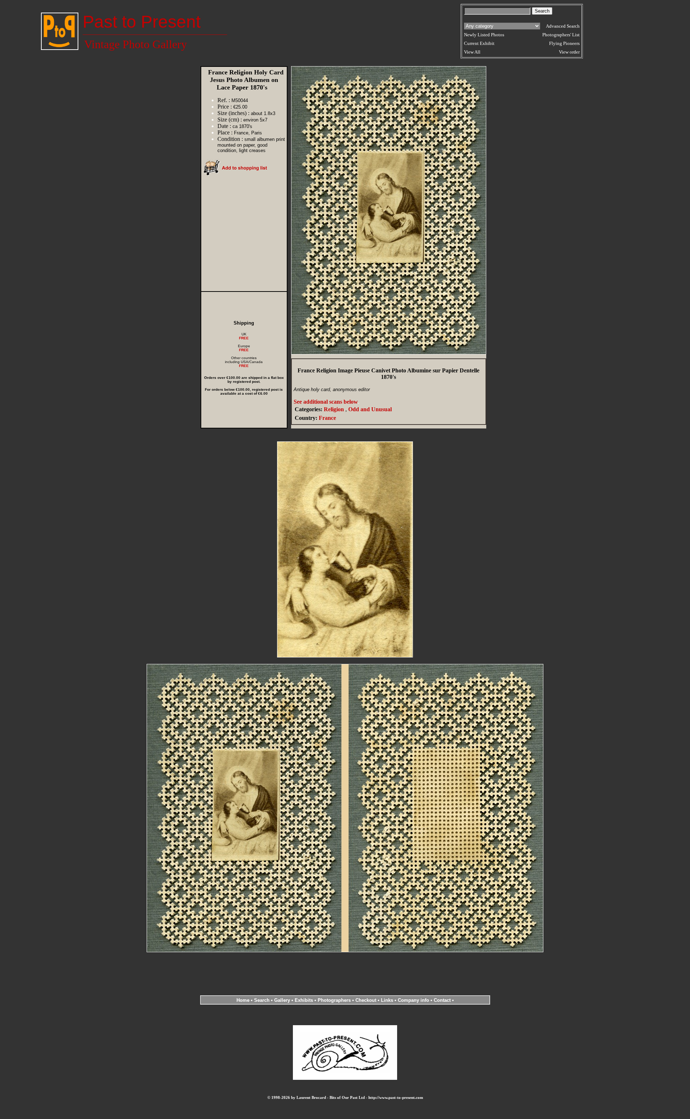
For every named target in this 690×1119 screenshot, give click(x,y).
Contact (442, 1000)
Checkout (365, 1000)
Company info (414, 1000)
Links (387, 1000)
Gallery (282, 1000)
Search (262, 1000)
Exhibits (304, 1000)
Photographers (334, 1000)
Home (242, 1000)
